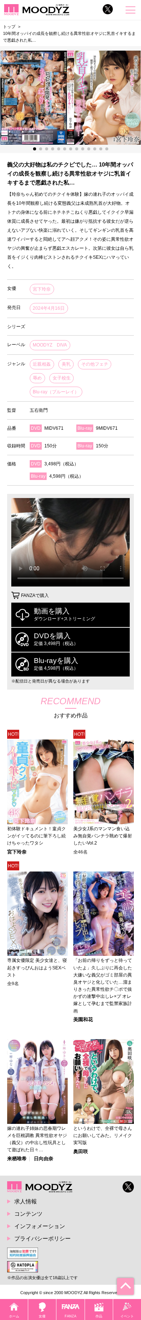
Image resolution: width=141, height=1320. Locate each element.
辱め (37, 378)
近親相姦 (42, 364)
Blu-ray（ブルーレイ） (56, 391)
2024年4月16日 (49, 308)
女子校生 (62, 378)
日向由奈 (43, 1158)
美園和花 (83, 1019)
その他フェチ (94, 364)
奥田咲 (80, 1151)
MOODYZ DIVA (50, 345)
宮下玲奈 (42, 289)
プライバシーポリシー (42, 1238)
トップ (9, 26)
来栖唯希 (17, 1158)
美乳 (66, 364)
